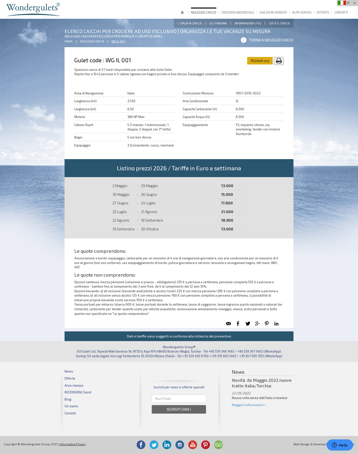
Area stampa (74, 385)
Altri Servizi (301, 12)
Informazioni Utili (248, 23)
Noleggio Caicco (203, 12)
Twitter (154, 444)
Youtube (192, 444)
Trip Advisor (218, 444)
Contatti (341, 12)
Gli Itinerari (218, 23)
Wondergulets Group (33, 9)
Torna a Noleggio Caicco (271, 40)
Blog (68, 399)
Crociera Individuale (237, 12)
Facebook (141, 444)
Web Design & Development (312, 444)
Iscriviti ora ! (179, 409)
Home (182, 13)
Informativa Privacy (72, 444)
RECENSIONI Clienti (78, 392)
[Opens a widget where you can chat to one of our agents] (339, 445)
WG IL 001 (118, 41)
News (69, 371)
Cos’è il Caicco (279, 23)
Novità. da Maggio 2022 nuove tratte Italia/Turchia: (262, 382)
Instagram (179, 444)
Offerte (323, 12)
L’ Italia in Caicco (190, 23)
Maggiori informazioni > (249, 405)
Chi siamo (71, 406)
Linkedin (166, 444)
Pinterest (205, 444)
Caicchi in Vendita (273, 12)
